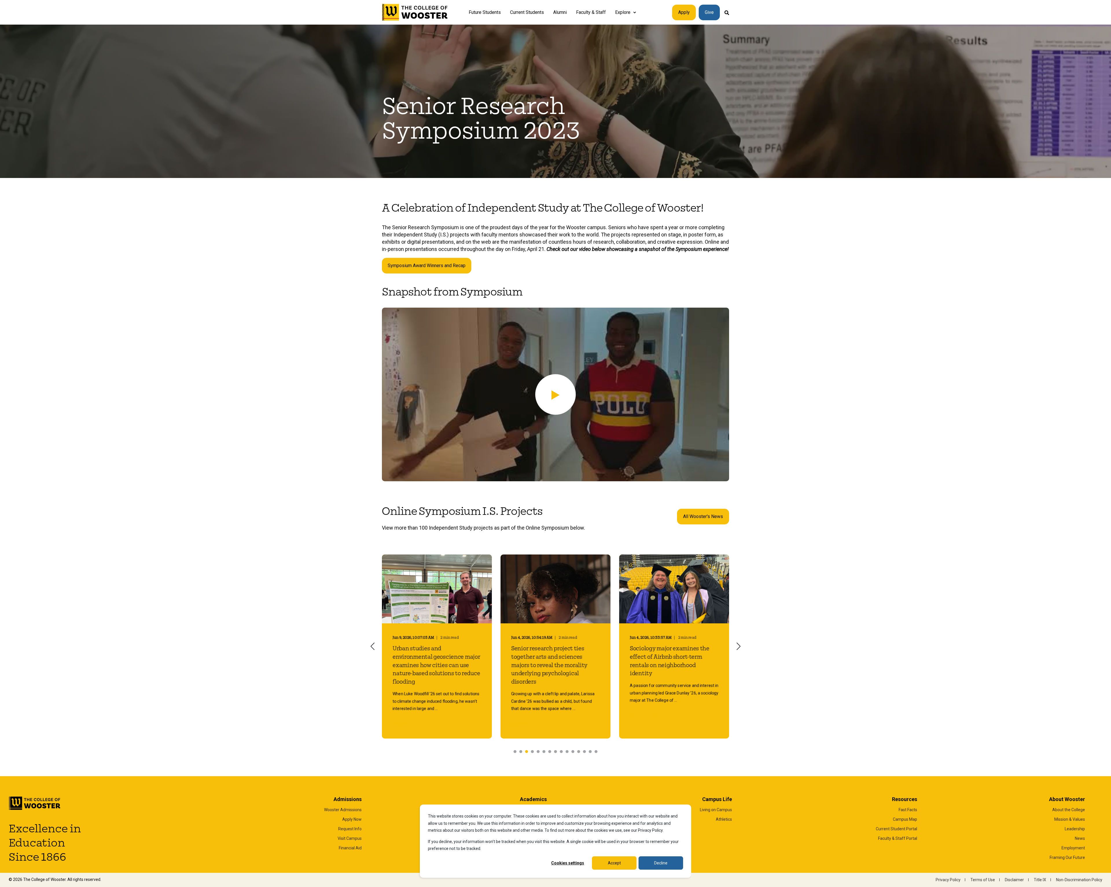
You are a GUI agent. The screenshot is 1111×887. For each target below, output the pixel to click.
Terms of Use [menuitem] (982, 879)
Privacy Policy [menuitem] (948, 879)
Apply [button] (684, 12)
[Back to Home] (415, 12)
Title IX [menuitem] (1040, 879)
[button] (555, 394)
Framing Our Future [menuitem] (1067, 857)
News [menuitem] (1080, 838)
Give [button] (709, 12)
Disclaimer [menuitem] (1014, 879)
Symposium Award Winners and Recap (427, 265)
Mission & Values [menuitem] (1069, 819)
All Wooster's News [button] (703, 516)
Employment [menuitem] (1073, 848)
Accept (614, 863)
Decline (660, 863)
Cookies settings (567, 863)
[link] (437, 646)
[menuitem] (634, 12)
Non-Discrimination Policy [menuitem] (1079, 879)
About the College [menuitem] (1068, 809)
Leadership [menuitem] (1075, 829)
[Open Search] (726, 12)
